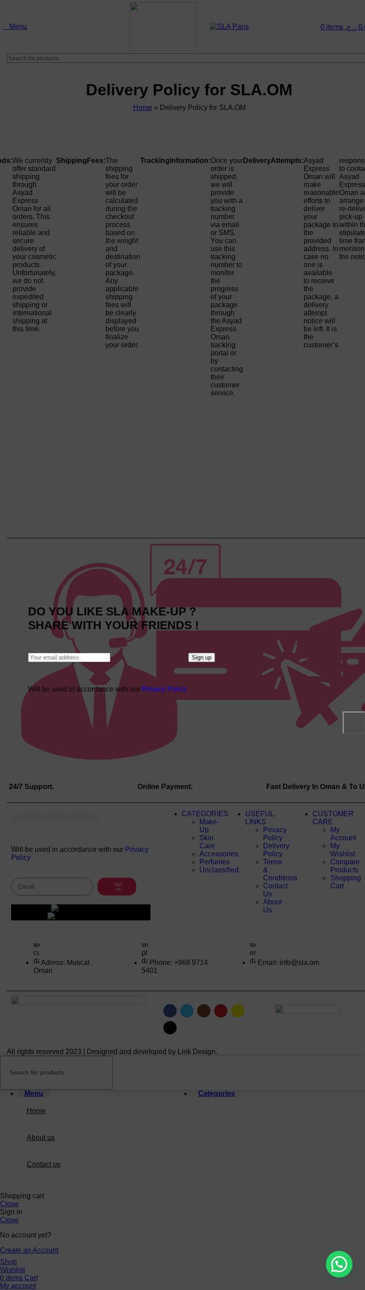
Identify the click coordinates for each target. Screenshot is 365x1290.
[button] (339, 1264)
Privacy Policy (164, 689)
